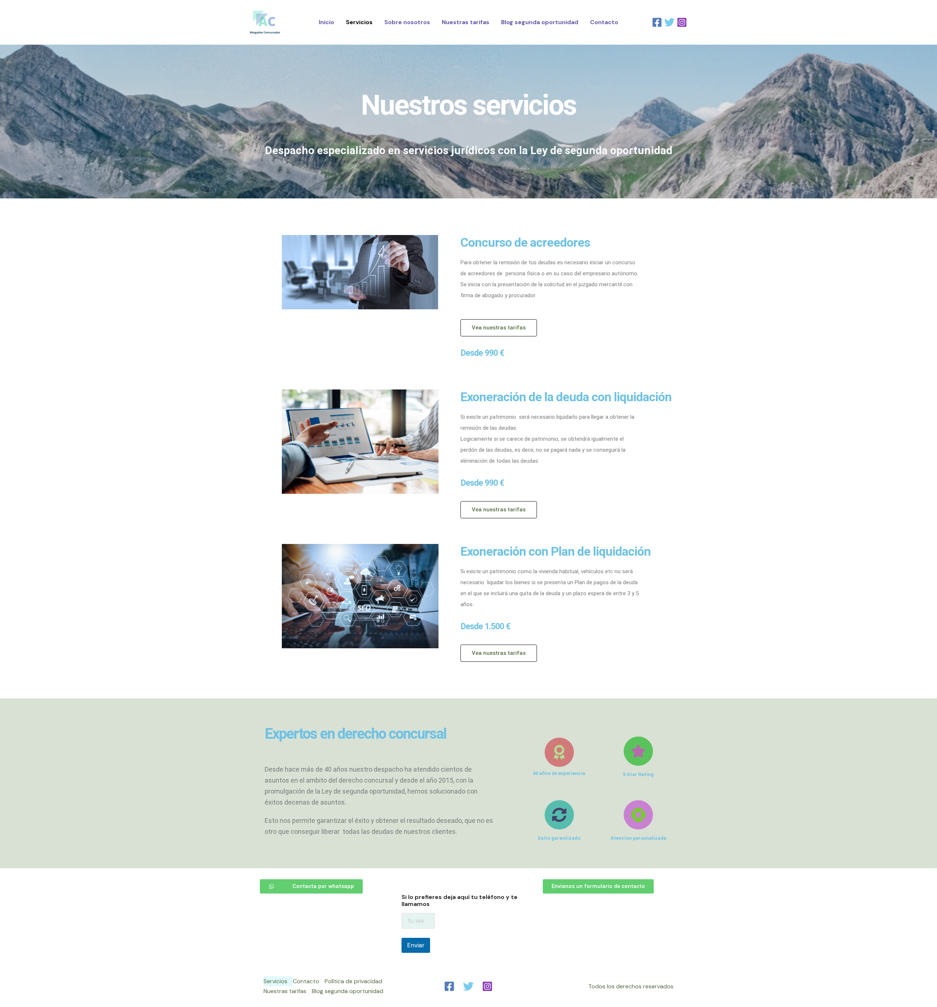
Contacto (604, 22)
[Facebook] (657, 22)
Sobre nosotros (407, 22)
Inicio (326, 22)
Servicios (359, 22)
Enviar (416, 945)
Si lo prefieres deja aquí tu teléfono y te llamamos (460, 900)
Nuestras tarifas (465, 22)
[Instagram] (682, 22)
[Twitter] (669, 22)
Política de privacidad (353, 981)
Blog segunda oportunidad (539, 22)
